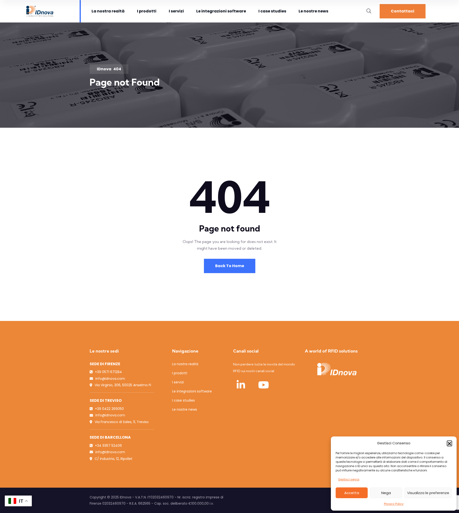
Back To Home (229, 266)
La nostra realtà (108, 11)
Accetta (351, 492)
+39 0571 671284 (108, 372)
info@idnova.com (110, 378)
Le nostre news (313, 11)
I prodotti (146, 11)
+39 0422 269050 (109, 408)
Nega (386, 492)
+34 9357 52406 (108, 445)
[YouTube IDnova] (263, 384)
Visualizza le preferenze (428, 492)
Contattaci (402, 11)
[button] (449, 443)
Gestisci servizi (348, 479)
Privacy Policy (394, 504)
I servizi (176, 11)
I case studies (272, 11)
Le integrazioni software (221, 11)
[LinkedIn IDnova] (240, 384)
